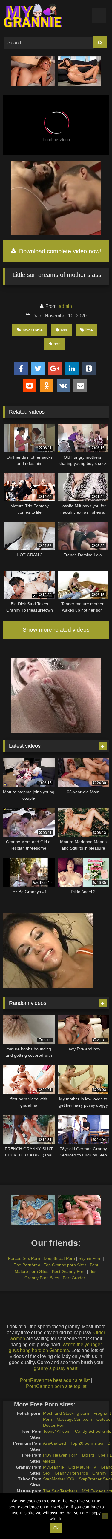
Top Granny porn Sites (65, 1264)
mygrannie (33, 330)
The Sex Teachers (60, 1491)
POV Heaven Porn (60, 1455)
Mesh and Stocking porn (66, 1413)
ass (64, 330)
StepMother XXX (58, 1479)
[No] (105, 1516)
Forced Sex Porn (24, 1258)
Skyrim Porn (90, 1258)
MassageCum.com (74, 1419)
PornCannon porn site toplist (56, 1386)
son (57, 343)
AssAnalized (54, 1443)
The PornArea (27, 1264)
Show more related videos (56, 629)
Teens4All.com (56, 1431)
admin (65, 306)
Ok (56, 1528)
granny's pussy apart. (56, 1368)
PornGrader (74, 1277)
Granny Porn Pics (71, 1473)
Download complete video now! (59, 251)
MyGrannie (53, 1467)
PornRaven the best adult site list (55, 1380)
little (89, 330)
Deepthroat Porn (59, 1258)
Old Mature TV (82, 1467)
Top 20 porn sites (86, 1443)
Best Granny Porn (69, 1271)
